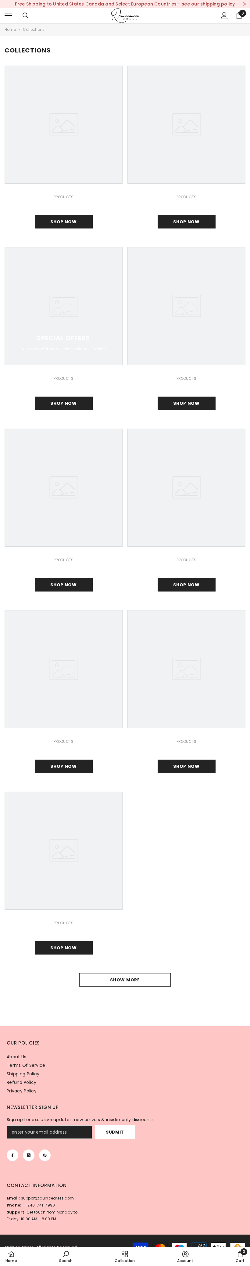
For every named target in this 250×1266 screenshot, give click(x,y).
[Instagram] (28, 1155)
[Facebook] (12, 1155)
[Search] (25, 15)
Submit (115, 1132)
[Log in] (224, 15)
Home (10, 29)
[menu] (8, 15)
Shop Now (63, 222)
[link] (66, 1256)
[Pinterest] (45, 1155)
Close (244, 4)
